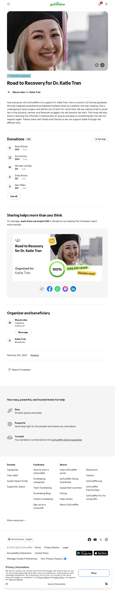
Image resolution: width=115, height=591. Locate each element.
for (27, 92)
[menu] (106, 4)
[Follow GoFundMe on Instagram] (106, 539)
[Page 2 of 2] (14, 66)
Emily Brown (21, 175)
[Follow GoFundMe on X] (101, 539)
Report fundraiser (21, 369)
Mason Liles (21, 320)
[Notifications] (99, 4)
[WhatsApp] (57, 289)
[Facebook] (49, 289)
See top (102, 139)
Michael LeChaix (23, 166)
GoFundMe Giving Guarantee (66, 440)
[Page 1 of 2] (12, 66)
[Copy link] (42, 289)
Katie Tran (20, 339)
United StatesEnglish (21, 539)
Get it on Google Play (84, 553)
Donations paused (20, 76)
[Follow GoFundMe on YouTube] (95, 539)
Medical (34, 355)
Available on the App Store (101, 553)
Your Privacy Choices (51, 558)
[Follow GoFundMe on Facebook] (89, 539)
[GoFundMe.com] (57, 3)
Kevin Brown (21, 146)
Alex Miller (20, 185)
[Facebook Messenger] (65, 289)
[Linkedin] (73, 289)
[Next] (102, 65)
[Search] (9, 4)
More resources (15, 520)
